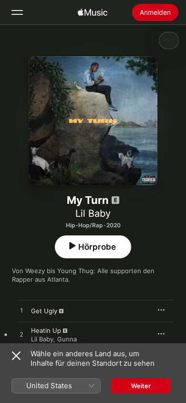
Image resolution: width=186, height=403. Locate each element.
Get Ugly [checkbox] (44, 311)
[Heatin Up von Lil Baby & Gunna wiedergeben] (21, 334)
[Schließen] (16, 355)
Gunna (67, 339)
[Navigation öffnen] (17, 12)
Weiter (141, 386)
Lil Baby (93, 213)
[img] (92, 12)
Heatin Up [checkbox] (46, 330)
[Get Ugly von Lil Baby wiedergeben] (21, 311)
